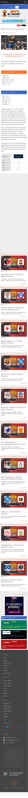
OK (17, 7)
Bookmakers (6, 665)
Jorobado (14, 32)
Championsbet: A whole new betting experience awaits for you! (14, 55)
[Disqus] (14, 194)
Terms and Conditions (14, 783)
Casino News (6, 708)
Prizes (4, 688)
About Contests (7, 680)
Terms (4, 691)
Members (5, 693)
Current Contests (7, 683)
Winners (5, 696)
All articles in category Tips (20, 594)
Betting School (6, 663)
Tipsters (5, 660)
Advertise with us (10, 742)
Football (5, 713)
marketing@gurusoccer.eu (12, 740)
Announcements (7, 706)
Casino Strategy (7, 711)
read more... (22, 283)
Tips (25, 271)
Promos (5, 668)
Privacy (14, 784)
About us (14, 782)
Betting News (6, 703)
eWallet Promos (7, 673)
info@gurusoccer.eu (10, 737)
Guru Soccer (14, 780)
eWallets (5, 670)
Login (5, 788)
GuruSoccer (5, 2)
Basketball (5, 716)
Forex (4, 719)
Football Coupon (7, 686)
